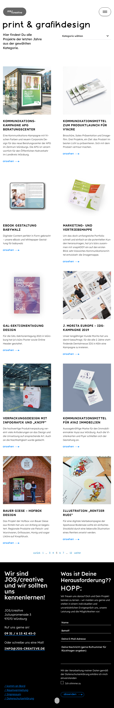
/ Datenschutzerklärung (19, 698)
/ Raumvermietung (16, 690)
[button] (85, 36)
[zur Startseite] (14, 11)
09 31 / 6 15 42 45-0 (19, 633)
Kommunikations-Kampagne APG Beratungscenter (19, 125)
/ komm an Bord (14, 686)
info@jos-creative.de (24, 648)
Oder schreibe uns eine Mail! (24, 642)
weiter (77, 552)
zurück (36, 552)
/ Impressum (12, 694)
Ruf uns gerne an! (16, 627)
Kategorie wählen (72, 35)
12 (71, 552)
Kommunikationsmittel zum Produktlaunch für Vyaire (85, 125)
